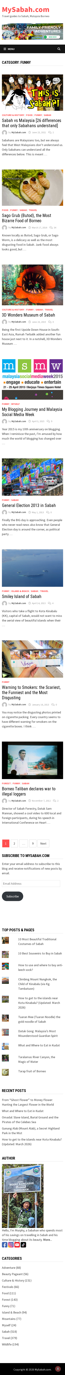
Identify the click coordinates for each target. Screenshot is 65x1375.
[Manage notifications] (58, 1369)
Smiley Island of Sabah (21, 596)
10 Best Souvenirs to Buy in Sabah (40, 953)
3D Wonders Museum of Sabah (28, 315)
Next (43, 843)
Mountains (9, 1319)
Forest (6, 783)
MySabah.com (25, 9)
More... (47, 1240)
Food (29, 115)
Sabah (47, 115)
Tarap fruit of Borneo (32, 1071)
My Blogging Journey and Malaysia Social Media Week (32, 412)
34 (55, 227)
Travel (33, 210)
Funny (38, 115)
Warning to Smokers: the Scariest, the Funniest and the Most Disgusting (31, 692)
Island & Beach (20, 591)
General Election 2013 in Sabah (29, 505)
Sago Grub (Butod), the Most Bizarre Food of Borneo (26, 218)
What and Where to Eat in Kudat (39, 1045)
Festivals (7, 1287)
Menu (11, 49)
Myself (15, 404)
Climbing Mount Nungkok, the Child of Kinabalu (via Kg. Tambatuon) (37, 984)
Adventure (8, 1268)
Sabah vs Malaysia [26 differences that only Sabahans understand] (31, 123)
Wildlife (7, 1344)
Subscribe (12, 896)
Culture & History (13, 115)
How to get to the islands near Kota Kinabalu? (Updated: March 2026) (39, 1002)
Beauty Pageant (12, 1274)
